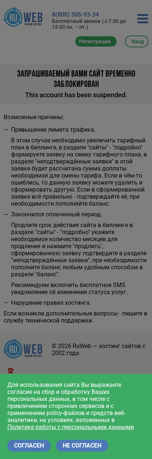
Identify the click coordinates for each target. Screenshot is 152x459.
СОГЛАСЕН (29, 445)
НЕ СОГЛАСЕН (82, 445)
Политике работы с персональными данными (70, 427)
